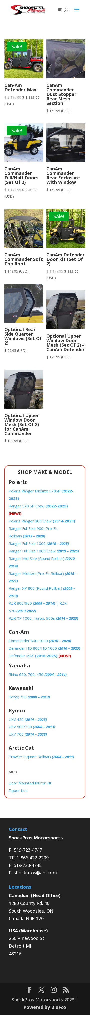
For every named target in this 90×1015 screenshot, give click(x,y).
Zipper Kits (18, 790)
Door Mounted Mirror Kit (30, 782)
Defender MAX (40, 655)
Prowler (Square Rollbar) (41, 756)
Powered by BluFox (45, 1007)
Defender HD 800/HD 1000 (44, 648)
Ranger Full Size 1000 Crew (44, 550)
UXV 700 (28, 734)
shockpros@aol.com (35, 873)
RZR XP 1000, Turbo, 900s (43, 618)
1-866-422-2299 (33, 858)
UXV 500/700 (32, 726)
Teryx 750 (29, 696)
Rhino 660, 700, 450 (38, 674)
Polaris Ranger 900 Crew (42, 520)
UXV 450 (28, 719)
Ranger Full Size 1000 (39, 543)
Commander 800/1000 (40, 640)
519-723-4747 (28, 850)
